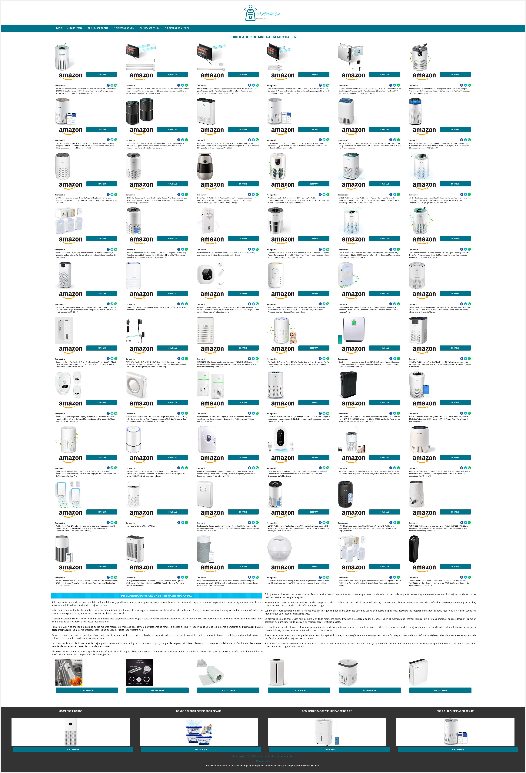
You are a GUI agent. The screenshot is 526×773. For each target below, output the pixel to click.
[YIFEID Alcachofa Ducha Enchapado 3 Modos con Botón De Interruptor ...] (148, 672)
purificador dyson (149, 28)
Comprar (102, 74)
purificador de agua (124, 28)
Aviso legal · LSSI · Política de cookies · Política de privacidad (263, 756)
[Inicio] (263, 22)
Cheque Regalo (75, 28)
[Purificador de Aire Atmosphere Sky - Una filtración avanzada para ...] (289, 672)
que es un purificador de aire (455, 711)
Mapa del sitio (263, 761)
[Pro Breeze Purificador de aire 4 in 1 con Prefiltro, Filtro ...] (360, 672)
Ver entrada (86, 690)
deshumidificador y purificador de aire (327, 711)
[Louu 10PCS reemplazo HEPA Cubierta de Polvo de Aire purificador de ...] (218, 672)
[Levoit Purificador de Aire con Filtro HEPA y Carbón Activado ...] (430, 672)
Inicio (59, 28)
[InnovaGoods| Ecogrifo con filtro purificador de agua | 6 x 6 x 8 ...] (77, 672)
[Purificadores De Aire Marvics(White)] (148, 494)
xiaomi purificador (70, 711)
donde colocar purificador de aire (198, 711)
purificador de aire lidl (177, 28)
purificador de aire (98, 28)
